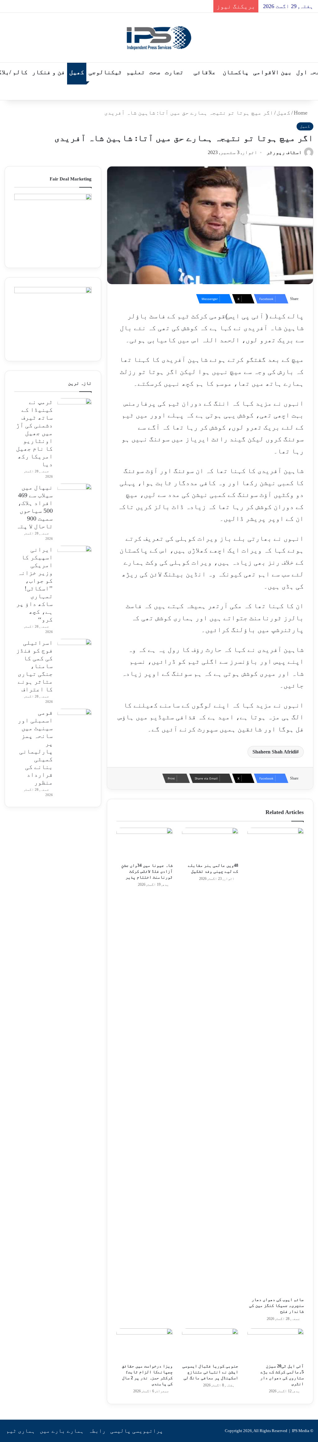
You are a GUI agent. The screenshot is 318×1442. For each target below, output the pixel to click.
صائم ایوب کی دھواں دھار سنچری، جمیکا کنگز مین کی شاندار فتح (276, 1305)
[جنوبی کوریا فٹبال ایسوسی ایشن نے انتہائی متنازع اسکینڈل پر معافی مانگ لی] (210, 1344)
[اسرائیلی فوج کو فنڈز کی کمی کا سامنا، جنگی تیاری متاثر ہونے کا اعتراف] (74, 650)
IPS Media (300, 1430)
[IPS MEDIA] (159, 37)
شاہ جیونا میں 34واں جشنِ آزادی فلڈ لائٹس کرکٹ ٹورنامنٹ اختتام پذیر (147, 871)
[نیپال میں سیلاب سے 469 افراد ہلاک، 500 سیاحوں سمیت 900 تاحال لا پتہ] (74, 495)
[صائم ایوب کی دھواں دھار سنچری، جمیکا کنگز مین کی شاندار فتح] (276, 1061)
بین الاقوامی (272, 72)
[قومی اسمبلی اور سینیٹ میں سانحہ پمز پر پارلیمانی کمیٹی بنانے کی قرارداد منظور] (74, 720)
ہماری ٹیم (20, 1431)
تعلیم (135, 72)
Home (301, 113)
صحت (155, 72)
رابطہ (97, 1431)
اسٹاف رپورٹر (284, 152)
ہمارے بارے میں (62, 1431)
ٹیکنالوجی (105, 72)
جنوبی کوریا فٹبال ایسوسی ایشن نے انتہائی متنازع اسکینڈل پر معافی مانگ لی (210, 1372)
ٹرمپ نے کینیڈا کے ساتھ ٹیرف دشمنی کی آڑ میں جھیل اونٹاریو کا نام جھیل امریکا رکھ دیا (34, 432)
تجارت (174, 72)
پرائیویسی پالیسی (136, 1431)
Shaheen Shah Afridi (274, 751)
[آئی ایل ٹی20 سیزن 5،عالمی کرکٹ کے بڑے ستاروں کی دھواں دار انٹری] (276, 1344)
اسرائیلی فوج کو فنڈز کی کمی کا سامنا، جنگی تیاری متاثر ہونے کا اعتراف (34, 666)
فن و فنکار (48, 72)
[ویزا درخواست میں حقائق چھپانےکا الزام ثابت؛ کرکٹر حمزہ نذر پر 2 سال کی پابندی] (144, 1344)
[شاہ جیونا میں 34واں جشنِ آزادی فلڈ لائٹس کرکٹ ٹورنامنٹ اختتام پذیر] (144, 843)
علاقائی (204, 72)
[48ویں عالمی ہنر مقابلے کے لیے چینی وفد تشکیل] (210, 843)
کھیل (76, 72)
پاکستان (236, 72)
